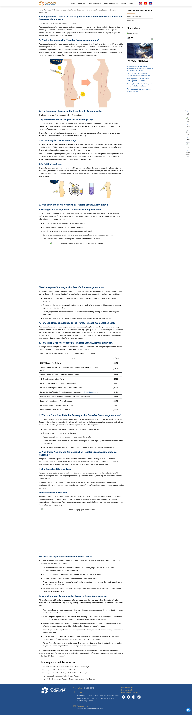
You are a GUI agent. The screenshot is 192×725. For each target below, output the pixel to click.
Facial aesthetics (94, 3)
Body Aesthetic (126, 690)
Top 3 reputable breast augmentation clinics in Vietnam (60, 676)
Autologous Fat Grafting (52, 10)
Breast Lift (130, 21)
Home (72, 3)
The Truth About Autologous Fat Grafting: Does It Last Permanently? (65, 667)
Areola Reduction (90, 392)
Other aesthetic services (130, 692)
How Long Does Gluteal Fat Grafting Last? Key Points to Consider (64, 670)
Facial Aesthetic (127, 688)
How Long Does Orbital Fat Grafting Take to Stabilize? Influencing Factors (67, 673)
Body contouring (111, 3)
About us (81, 3)
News (131, 3)
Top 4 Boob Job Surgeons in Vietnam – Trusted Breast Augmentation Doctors (68, 679)
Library (123, 3)
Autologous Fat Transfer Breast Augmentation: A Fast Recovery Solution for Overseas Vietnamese (140, 68)
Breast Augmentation (134, 16)
